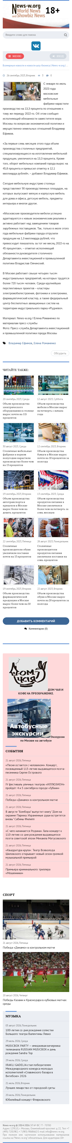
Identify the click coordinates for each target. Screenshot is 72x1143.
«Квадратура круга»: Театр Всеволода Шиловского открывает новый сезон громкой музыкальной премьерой (34, 853)
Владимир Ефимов (20, 343)
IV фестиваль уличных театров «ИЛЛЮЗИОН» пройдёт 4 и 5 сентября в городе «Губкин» (35, 786)
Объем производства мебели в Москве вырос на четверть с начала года (52, 409)
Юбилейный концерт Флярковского (28, 1099)
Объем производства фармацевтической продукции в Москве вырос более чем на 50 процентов (16, 600)
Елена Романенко (45, 343)
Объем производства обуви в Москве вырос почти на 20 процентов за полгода (53, 598)
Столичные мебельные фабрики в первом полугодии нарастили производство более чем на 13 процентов (18, 458)
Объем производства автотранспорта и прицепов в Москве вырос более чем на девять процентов (16, 505)
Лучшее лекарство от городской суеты (30, 1088)
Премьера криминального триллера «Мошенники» (28, 871)
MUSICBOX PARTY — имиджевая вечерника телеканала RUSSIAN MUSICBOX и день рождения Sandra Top (33, 1049)
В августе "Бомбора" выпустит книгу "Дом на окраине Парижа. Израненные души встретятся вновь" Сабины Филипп (35, 815)
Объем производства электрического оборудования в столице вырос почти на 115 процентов (18, 410)
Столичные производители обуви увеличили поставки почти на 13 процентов (17, 551)
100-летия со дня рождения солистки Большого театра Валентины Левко (30, 1032)
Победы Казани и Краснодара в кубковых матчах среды (34, 1001)
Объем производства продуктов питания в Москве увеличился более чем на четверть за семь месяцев (52, 505)
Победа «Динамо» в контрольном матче (32, 800)
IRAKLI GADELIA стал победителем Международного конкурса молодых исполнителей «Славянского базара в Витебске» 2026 (29, 1070)
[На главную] (28, 10)
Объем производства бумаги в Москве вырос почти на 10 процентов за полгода (53, 456)
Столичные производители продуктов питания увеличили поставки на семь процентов (52, 553)
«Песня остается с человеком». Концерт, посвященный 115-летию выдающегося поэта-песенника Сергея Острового (35, 768)
